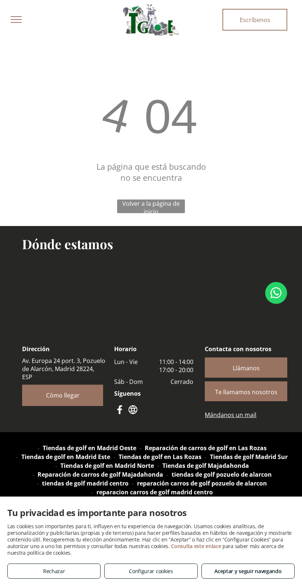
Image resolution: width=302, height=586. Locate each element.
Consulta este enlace (196, 546)
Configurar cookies (151, 571)
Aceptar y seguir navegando (247, 571)
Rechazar (54, 571)
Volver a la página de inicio (151, 206)
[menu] (16, 19)
